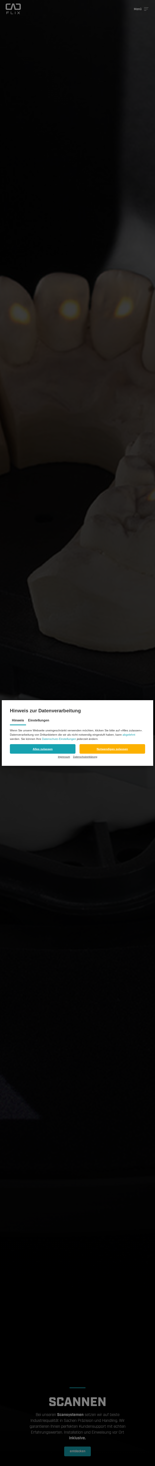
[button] (42, 749)
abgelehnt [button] (129, 734)
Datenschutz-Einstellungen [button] (59, 738)
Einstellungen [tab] (38, 720)
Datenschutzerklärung (85, 756)
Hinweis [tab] (18, 720)
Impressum (64, 756)
